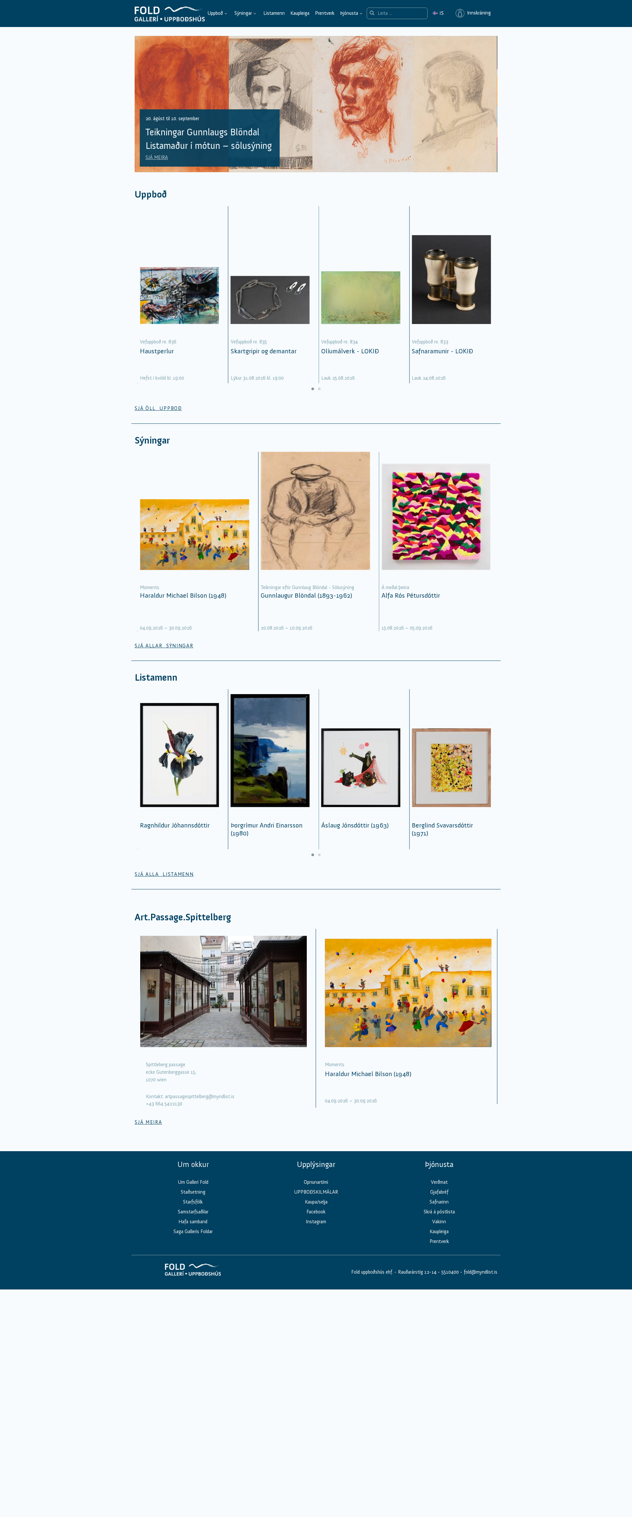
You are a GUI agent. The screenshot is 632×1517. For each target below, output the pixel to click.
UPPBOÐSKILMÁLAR (316, 1192)
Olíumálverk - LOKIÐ (350, 351)
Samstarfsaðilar (193, 1212)
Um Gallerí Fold (193, 1182)
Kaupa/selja (316, 1202)
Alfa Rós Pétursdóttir (411, 595)
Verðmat (439, 1182)
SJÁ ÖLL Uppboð (158, 408)
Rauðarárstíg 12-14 (416, 1272)
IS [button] (438, 13)
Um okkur (193, 1164)
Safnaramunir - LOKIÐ (442, 351)
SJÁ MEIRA (156, 157)
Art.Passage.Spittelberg (183, 917)
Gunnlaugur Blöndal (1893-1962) (306, 595)
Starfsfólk (193, 1202)
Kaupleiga (299, 13)
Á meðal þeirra (395, 587)
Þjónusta (349, 13)
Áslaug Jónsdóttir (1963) (355, 825)
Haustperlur (157, 351)
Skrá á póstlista (439, 1212)
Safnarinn (439, 1202)
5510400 (450, 1272)
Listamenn (274, 13)
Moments (149, 587)
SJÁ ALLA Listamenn (164, 874)
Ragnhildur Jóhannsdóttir (175, 825)
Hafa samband (192, 1222)
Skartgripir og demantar (264, 351)
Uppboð (215, 13)
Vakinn (439, 1222)
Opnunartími (316, 1182)
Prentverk (324, 13)
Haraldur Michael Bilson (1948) (183, 595)
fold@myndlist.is (480, 1272)
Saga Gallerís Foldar (193, 1231)
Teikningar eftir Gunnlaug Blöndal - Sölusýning (307, 587)
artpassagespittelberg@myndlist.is (199, 1096)
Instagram (316, 1222)
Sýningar (243, 13)
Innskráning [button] (477, 13)
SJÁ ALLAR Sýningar (164, 646)
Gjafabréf (439, 1192)
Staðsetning (193, 1192)
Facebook (316, 1212)
